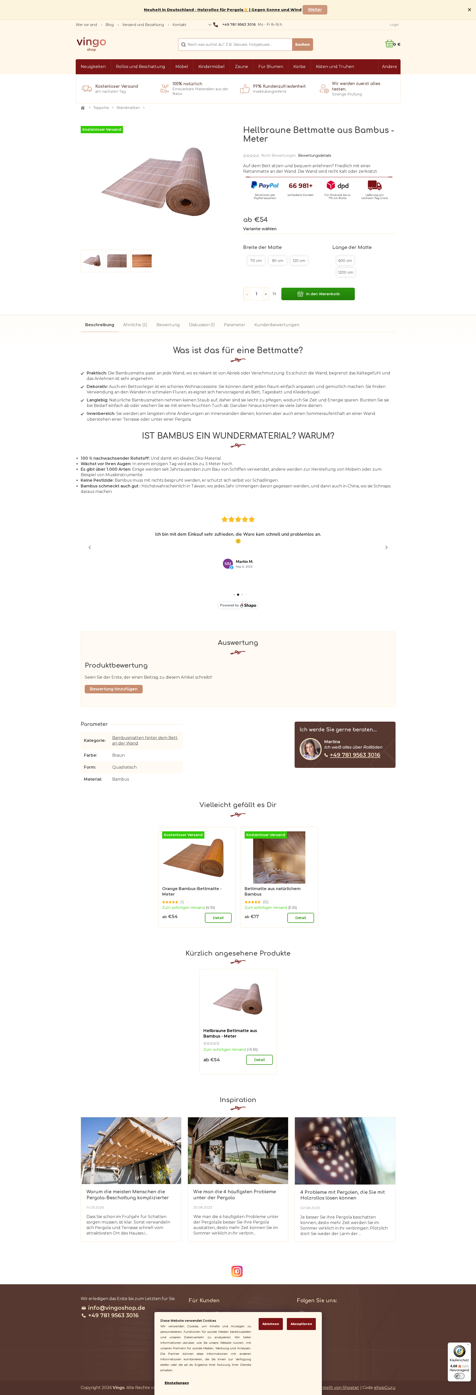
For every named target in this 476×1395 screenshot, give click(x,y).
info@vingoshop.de (116, 1308)
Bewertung (168, 324)
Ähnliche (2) (135, 324)
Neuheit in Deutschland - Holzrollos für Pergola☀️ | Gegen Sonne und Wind (223, 9)
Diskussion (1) (202, 324)
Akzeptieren (301, 1324)
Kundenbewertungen (276, 324)
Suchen (302, 44)
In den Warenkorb (323, 294)
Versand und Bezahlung (143, 24)
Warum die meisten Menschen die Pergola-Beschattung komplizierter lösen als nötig (127, 1195)
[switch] (460, 1376)
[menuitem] (93, 66)
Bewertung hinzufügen (113, 689)
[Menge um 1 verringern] (247, 293)
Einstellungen (177, 1383)
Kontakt (179, 24)
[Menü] (468, 1346)
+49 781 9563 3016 (355, 755)
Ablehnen (270, 1324)
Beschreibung (99, 324)
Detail (218, 918)
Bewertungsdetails (314, 155)
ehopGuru (385, 1387)
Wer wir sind (86, 24)
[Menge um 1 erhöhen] (266, 293)
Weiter (315, 9)
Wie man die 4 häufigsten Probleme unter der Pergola (234, 1194)
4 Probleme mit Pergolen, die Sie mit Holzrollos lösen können (342, 1195)
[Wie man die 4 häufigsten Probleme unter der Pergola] (238, 1150)
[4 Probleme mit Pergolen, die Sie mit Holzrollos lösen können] (345, 1150)
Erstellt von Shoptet (338, 1387)
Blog (109, 24)
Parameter (234, 324)
